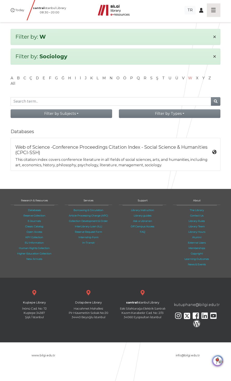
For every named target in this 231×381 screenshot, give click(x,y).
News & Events (197, 264)
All (13, 83)
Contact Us (196, 215)
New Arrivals (34, 259)
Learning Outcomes (197, 259)
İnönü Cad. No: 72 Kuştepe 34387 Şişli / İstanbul (34, 310)
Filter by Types (168, 113)
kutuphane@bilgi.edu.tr (197, 305)
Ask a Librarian (142, 221)
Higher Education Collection (34, 253)
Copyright (197, 253)
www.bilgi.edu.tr (43, 355)
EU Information (34, 242)
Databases (34, 210)
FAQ (142, 231)
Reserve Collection (34, 215)
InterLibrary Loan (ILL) (88, 226)
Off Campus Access (142, 226)
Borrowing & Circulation (88, 210)
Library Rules (197, 221)
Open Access (34, 231)
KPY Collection (34, 237)
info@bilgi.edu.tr (188, 355)
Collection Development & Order (88, 221)
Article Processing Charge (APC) (88, 215)
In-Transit (88, 242)
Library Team (197, 226)
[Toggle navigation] (213, 10)
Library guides (142, 215)
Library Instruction (142, 210)
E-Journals (34, 221)
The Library (197, 210)
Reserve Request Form (88, 231)
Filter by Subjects (60, 113)
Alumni (196, 237)
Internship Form (89, 237)
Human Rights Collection (34, 248)
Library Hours (196, 231)
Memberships (197, 248)
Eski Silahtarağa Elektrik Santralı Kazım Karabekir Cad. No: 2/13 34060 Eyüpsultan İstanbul (142, 310)
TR (190, 10)
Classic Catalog (34, 226)
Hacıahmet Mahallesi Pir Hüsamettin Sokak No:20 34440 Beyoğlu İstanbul (88, 310)
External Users (197, 242)
